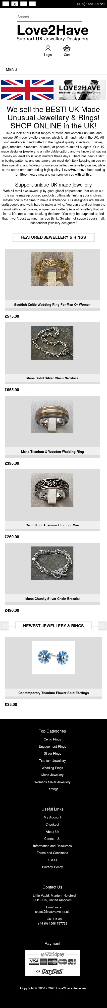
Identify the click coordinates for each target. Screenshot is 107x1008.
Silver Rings (52, 753)
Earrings (52, 788)
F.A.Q (52, 859)
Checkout (52, 824)
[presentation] (4, 625)
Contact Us (52, 838)
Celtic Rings (52, 739)
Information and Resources (52, 845)
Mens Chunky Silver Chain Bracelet (52, 598)
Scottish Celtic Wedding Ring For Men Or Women (52, 304)
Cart (67, 54)
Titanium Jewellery (52, 760)
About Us (52, 831)
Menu (11, 69)
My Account (52, 817)
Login (48, 54)
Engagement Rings (52, 746)
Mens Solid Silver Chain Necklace (52, 378)
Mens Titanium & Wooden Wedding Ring (52, 451)
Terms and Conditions (52, 852)
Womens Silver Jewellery (52, 781)
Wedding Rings (52, 767)
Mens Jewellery (52, 774)
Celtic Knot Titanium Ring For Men (52, 525)
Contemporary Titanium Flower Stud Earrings (53, 692)
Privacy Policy (52, 866)
